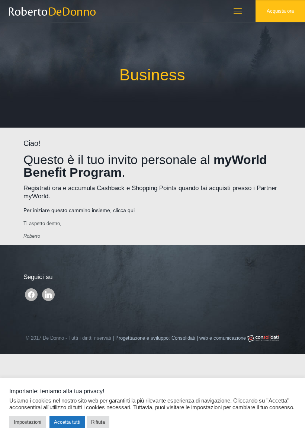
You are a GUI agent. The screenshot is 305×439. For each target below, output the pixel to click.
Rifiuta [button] (98, 422)
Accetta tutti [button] (67, 422)
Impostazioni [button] (27, 422)
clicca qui (124, 210)
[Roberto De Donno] (51, 11)
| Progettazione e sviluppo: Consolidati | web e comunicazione (180, 338)
